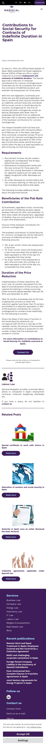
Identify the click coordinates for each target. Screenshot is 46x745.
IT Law (9, 615)
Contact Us (39, 3)
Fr (16, 2)
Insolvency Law (14, 611)
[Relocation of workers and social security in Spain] (23, 483)
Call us (9, 718)
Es (29, 2)
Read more (11, 453)
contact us (7, 404)
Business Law (13, 600)
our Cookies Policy (34, 727)
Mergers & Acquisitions (18, 623)
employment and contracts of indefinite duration (20, 77)
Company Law (13, 604)
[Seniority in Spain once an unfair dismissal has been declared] (23, 525)
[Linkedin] (10, 697)
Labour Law (8, 384)
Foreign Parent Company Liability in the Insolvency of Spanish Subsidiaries (21, 664)
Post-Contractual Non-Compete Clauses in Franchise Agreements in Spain (22, 674)
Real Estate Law (14, 626)
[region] (23, 732)
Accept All (23, 734)
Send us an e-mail (15, 713)
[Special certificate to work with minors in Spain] (23, 441)
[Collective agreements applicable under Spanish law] (23, 567)
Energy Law (12, 608)
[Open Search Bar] (3, 3)
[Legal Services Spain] (11, 9)
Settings (23, 740)
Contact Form (13, 708)
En (25, 2)
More (9, 630)
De (20, 2)
